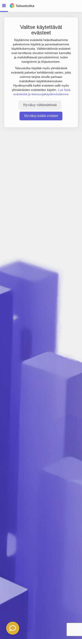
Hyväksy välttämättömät (40, 105)
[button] (12, 628)
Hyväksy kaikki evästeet (41, 116)
